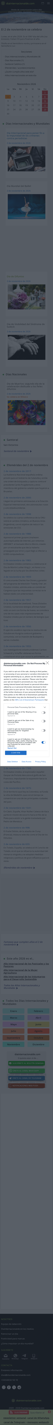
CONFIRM (15, 753)
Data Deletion (12, 762)
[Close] (48, 663)
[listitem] (26, 707)
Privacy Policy (40, 762)
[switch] (43, 712)
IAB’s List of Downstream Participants (29, 700)
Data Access (26, 762)
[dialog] (26, 712)
